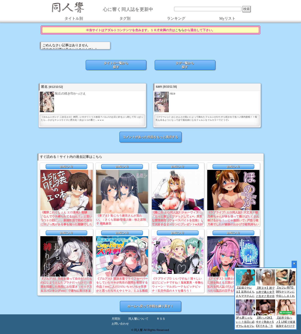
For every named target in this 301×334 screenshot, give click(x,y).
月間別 (116, 318)
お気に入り (66, 166)
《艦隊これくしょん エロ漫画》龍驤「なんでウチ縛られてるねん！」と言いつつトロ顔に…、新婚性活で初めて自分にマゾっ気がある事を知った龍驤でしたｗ (66, 220)
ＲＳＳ (161, 318)
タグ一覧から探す (185, 65)
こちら (179, 30)
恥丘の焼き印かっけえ (70, 93)
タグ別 (124, 18)
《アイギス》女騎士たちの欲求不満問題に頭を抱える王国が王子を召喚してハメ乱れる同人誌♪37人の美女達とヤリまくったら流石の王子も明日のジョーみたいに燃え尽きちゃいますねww (233, 286)
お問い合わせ (120, 323)
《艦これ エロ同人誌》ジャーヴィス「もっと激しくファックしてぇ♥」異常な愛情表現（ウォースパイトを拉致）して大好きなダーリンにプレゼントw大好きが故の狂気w (178, 220)
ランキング (176, 18)
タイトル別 (73, 18)
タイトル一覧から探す (116, 65)
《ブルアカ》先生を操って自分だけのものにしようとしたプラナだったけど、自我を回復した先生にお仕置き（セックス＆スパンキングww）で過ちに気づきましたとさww (66, 286)
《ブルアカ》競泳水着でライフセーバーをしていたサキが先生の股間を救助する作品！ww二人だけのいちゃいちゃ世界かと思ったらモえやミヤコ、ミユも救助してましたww (122, 286)
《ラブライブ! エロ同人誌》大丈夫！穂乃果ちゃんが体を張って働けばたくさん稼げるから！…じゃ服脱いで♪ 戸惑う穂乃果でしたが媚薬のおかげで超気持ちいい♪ (233, 220)
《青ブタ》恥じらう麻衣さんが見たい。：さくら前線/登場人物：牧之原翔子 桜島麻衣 (121, 219)
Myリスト (227, 18)
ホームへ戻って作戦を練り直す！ (151, 306)
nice (172, 93)
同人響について (138, 318)
